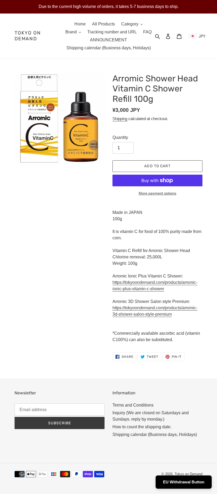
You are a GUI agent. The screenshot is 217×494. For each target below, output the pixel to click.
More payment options (157, 193)
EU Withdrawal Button (183, 482)
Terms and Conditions (132, 405)
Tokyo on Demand (28, 36)
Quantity (120, 137)
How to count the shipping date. (141, 427)
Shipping (119, 118)
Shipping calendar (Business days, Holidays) (154, 434)
